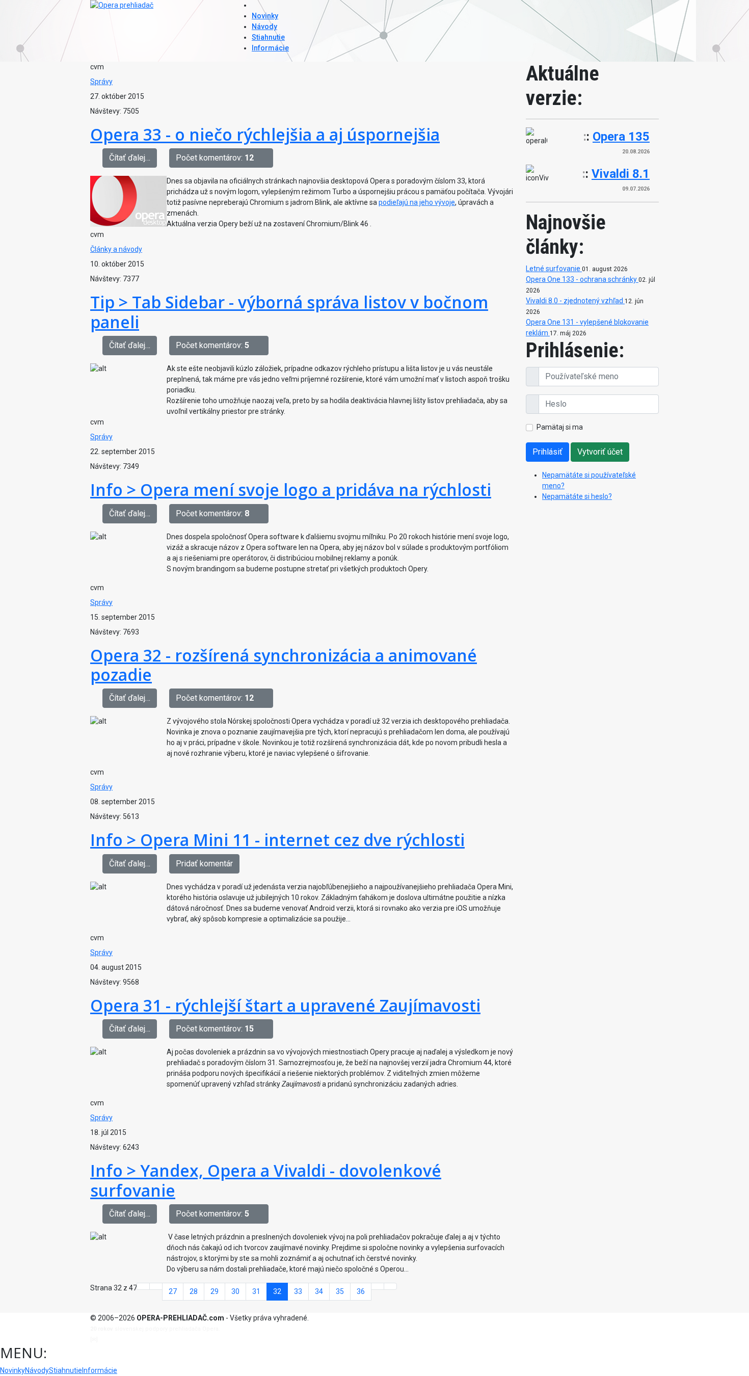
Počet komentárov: (215, 158)
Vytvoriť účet (600, 452)
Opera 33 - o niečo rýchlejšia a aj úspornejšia (265, 134)
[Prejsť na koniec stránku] (390, 1286)
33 (298, 1291)
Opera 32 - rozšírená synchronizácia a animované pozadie (283, 664)
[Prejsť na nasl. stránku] (377, 1286)
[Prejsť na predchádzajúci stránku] (156, 1286)
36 (361, 1291)
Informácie (270, 48)
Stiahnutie (268, 37)
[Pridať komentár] (266, 158)
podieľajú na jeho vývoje (417, 202)
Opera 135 (621, 136)
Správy (101, 81)
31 (256, 1291)
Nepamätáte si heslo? (577, 496)
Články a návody (116, 249)
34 (319, 1291)
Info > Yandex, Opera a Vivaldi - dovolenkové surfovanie (265, 1180)
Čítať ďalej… (129, 158)
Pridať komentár (204, 863)
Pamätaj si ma (560, 427)
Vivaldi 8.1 (621, 174)
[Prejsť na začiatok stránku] (143, 1286)
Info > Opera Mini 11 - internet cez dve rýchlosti (277, 840)
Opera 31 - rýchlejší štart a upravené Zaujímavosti (285, 1005)
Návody (264, 26)
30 (235, 1291)
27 (173, 1291)
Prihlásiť (547, 452)
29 (214, 1291)
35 (340, 1291)
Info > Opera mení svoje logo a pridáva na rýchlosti (290, 489)
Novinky (265, 16)
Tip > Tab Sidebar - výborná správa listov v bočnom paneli (289, 311)
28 (194, 1291)
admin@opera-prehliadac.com (141, 1339)
